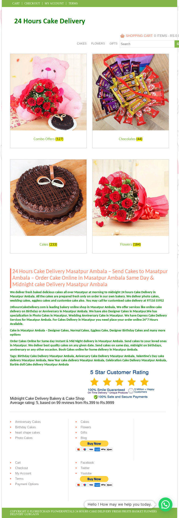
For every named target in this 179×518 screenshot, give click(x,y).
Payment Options (27, 484)
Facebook (87, 462)
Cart (16, 3)
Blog (84, 438)
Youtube (86, 473)
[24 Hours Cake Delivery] (47, 29)
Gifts (113, 43)
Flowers (98, 43)
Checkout (32, 3)
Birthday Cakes (25, 427)
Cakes (81, 43)
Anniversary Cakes (28, 422)
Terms (73, 3)
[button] (165, 504)
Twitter (85, 468)
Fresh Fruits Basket (127, 511)
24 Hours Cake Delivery (93, 511)
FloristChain (40, 511)
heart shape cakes (27, 432)
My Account (54, 3)
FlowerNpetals (63, 511)
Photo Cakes (24, 438)
